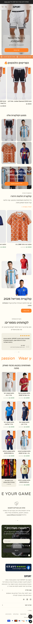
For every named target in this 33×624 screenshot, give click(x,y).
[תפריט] (30, 7)
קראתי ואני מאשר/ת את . (17, 546)
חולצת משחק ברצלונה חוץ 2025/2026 (24, 481)
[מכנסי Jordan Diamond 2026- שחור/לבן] (19, 83)
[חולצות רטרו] (9, 153)
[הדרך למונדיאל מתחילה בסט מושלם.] (9, 473)
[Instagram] (30, 599)
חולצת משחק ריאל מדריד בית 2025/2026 (9, 394)
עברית (30, 610)
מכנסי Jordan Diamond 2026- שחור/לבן (19, 101)
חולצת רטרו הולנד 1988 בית (23, 244)
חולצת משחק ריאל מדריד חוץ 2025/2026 (24, 423)
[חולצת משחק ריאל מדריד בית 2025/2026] (9, 382)
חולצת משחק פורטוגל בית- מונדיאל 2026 (24, 394)
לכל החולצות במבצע (16, 184)
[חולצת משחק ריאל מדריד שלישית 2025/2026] (9, 411)
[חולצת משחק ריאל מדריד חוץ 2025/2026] (24, 411)
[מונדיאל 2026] (24, 130)
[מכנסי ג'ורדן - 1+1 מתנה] (9, 130)
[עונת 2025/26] (24, 153)
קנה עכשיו (7, 2)
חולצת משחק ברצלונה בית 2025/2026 (9, 452)
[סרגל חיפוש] (6, 7)
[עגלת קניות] (2, 7)
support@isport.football (14, 515)
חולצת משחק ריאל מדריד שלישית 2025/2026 (9, 423)
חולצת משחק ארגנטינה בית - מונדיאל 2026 (24, 452)
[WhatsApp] (23, 599)
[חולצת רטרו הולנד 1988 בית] (19, 226)
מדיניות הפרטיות (10, 546)
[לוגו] (16, 7)
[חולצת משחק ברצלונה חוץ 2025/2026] (24, 469)
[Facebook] (27, 599)
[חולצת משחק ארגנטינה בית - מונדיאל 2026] (24, 440)
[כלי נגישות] (30, 621)
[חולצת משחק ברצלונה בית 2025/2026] (9, 440)
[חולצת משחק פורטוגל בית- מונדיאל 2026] (24, 382)
